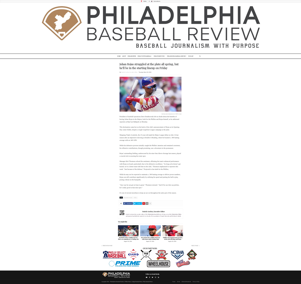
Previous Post (107, 245)
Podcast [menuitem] (190, 56)
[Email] (147, 203)
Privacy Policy (196, 281)
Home (173, 281)
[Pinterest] (143, 203)
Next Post (194, 245)
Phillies (135, 197)
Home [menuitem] (119, 56)
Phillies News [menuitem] (132, 56)
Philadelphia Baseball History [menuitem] (176, 56)
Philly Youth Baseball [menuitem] (144, 56)
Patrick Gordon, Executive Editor (129, 72)
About (178, 281)
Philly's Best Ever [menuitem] (159, 56)
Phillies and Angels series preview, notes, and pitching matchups (172, 238)
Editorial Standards (186, 281)
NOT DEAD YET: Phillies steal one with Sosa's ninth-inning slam (150, 238)
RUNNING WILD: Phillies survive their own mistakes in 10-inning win (128, 238)
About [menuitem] (124, 56)
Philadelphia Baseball (128, 197)
